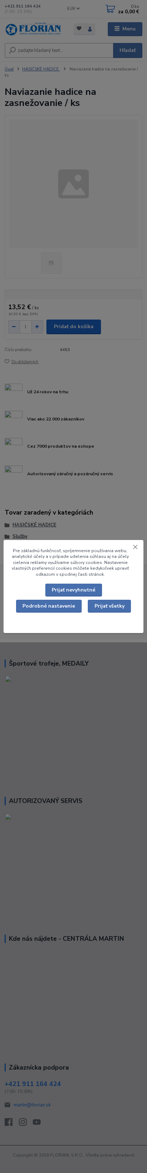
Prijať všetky (110, 606)
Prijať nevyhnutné (73, 589)
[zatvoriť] (135, 547)
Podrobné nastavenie (48, 606)
